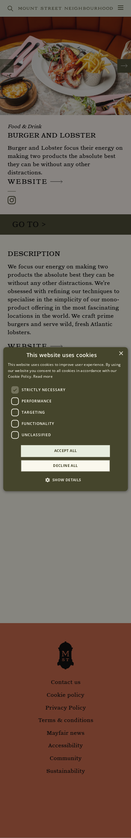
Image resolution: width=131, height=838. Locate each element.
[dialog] (65, 419)
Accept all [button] (65, 451)
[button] (65, 479)
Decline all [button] (65, 465)
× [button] (121, 353)
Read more (43, 376)
